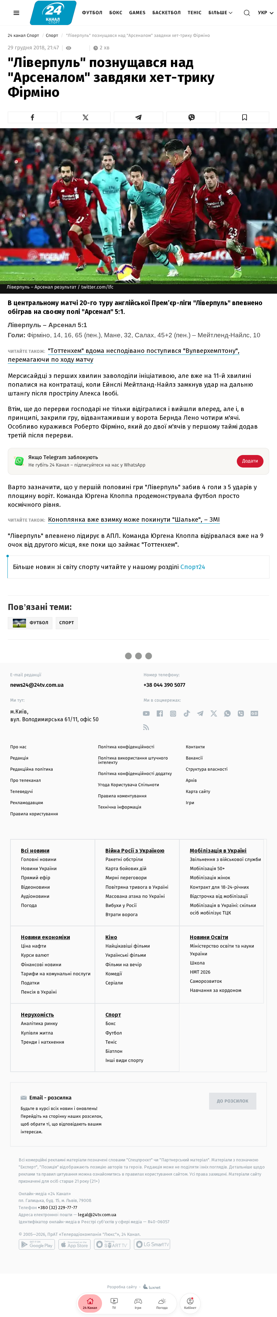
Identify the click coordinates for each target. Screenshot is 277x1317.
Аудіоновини (35, 896)
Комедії (113, 974)
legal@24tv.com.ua (97, 1214)
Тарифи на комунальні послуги (56, 974)
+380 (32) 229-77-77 (57, 1207)
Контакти (195, 747)
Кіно (111, 937)
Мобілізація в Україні (218, 850)
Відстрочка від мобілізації (219, 896)
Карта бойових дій (126, 868)
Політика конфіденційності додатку (135, 774)
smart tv (112, 1244)
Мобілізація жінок (210, 878)
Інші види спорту (124, 1060)
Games (137, 13)
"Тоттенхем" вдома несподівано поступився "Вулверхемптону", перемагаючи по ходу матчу (124, 355)
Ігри (190, 803)
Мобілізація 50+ (207, 868)
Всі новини (35, 850)
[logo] (53, 12)
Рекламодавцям (26, 803)
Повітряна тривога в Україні (136, 887)
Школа (197, 963)
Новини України (39, 868)
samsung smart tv (152, 1244)
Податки (30, 983)
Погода (29, 905)
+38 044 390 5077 (164, 685)
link (146, 714)
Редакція (19, 758)
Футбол (92, 13)
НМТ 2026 (200, 972)
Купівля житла (37, 1033)
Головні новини (38, 859)
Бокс (116, 13)
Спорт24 (192, 567)
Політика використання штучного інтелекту (133, 760)
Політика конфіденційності (126, 747)
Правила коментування (122, 796)
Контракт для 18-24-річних (219, 887)
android (37, 1244)
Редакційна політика (31, 769)
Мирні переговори (126, 878)
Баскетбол (166, 13)
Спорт (52, 35)
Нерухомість (37, 1015)
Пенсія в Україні (39, 992)
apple (74, 1244)
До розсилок (233, 1101)
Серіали (114, 983)
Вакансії (194, 758)
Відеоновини (35, 887)
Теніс (195, 13)
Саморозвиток (206, 981)
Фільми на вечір (123, 965)
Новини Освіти (209, 937)
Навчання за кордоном (215, 990)
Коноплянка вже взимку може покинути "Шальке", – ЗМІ (134, 519)
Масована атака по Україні (135, 896)
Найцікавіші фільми (127, 946)
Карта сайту (198, 792)
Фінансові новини (41, 965)
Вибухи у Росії (120, 905)
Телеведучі (21, 792)
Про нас (18, 747)
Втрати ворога (121, 914)
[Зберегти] (244, 117)
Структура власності (207, 769)
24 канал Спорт (24, 35)
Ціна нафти (33, 946)
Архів (191, 780)
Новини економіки (45, 937)
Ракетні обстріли (124, 859)
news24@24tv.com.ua (37, 685)
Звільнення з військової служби (225, 859)
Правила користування (34, 814)
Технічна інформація (119, 807)
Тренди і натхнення (42, 1042)
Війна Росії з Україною (135, 850)
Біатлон (114, 1051)
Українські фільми (125, 955)
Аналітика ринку (39, 1023)
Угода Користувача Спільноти (128, 785)
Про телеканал (25, 780)
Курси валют (35, 955)
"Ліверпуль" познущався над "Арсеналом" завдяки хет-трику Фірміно (138, 35)
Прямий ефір (35, 878)
